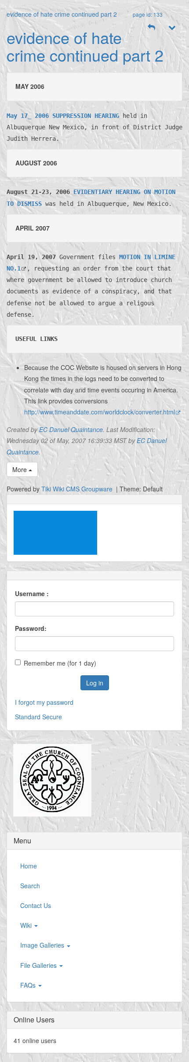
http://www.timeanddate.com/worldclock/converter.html (99, 411)
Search (30, 885)
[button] (151, 27)
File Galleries (39, 965)
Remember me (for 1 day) (60, 663)
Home (28, 865)
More (20, 469)
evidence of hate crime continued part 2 (62, 14)
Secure (52, 716)
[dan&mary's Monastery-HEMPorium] (49, 780)
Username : (32, 593)
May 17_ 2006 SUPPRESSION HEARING (63, 115)
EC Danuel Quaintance (71, 429)
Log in (94, 682)
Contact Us (35, 905)
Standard (27, 716)
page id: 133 (148, 14)
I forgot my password (44, 702)
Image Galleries (43, 945)
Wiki (26, 925)
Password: (31, 628)
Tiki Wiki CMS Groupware (77, 488)
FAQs (28, 985)
